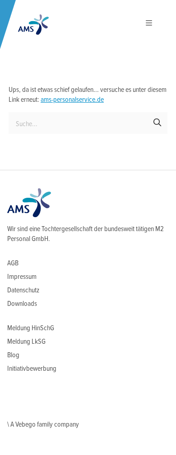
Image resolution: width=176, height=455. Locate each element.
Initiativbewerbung (31, 368)
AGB (13, 263)
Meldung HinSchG (30, 328)
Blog (13, 355)
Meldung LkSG (26, 341)
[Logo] (33, 24)
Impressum (22, 277)
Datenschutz (23, 290)
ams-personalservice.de (72, 100)
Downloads (22, 304)
